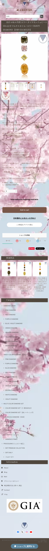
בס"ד (5, 494)
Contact (7, 490)
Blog (5, 472)
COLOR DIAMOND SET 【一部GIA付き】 (18, 408)
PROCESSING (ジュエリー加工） (14, 444)
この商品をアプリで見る (24, 225)
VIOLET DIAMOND (11, 399)
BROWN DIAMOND (11, 341)
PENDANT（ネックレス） (13, 430)
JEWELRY (7, 421)
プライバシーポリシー (11, 481)
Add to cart (24, 210)
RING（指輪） (10, 426)
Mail (5, 476)
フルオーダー (9, 457)
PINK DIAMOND (10, 310)
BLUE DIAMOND (10, 368)
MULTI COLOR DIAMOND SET (14, 404)
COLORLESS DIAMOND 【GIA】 (14, 417)
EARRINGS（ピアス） (12, 435)
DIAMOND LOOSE (10, 306)
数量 (3, 191)
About (6, 468)
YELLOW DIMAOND (11, 337)
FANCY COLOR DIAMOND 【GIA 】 (15, 355)
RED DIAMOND (10, 315)
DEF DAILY (9, 452)
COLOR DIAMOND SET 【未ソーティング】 (19, 412)
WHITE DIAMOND (11, 346)
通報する (41, 254)
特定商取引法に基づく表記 (13, 485)
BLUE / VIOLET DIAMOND (13, 323)
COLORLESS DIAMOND (13, 350)
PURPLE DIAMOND (11, 319)
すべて (8, 240)
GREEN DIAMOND (11, 328)
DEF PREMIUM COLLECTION (15, 448)
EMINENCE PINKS (11, 439)
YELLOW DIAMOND (11, 381)
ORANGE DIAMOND (12, 332)
